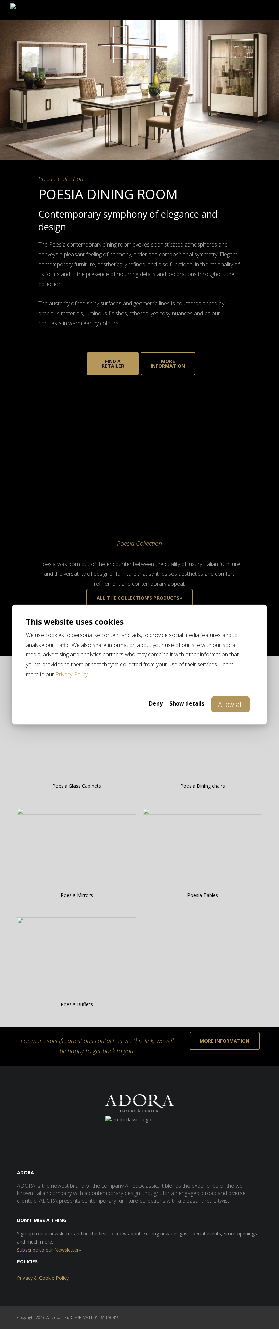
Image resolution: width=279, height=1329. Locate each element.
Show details (186, 703)
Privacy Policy (71, 674)
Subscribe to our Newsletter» (49, 1250)
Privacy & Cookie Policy (43, 1278)
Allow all (230, 704)
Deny (156, 703)
